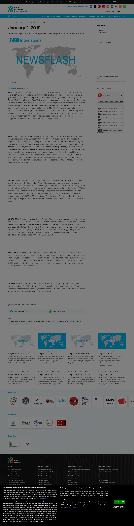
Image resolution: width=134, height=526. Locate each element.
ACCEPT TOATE (119, 501)
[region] (67, 505)
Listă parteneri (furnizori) (68, 507)
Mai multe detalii (42, 498)
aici (25, 513)
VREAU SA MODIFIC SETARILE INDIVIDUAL (119, 507)
